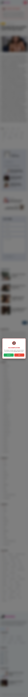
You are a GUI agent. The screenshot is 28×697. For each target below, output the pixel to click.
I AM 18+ (9, 355)
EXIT (19, 355)
